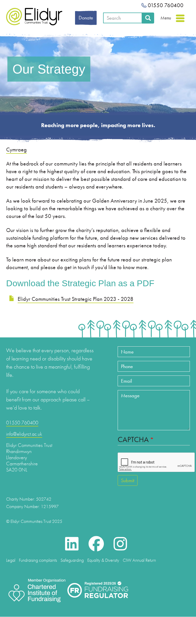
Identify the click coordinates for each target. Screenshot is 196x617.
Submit (127, 480)
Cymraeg (16, 149)
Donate (86, 17)
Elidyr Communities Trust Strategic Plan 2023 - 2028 (75, 299)
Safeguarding (72, 560)
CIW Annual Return (139, 560)
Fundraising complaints (38, 560)
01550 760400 (164, 5)
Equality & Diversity (103, 560)
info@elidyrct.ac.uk (24, 434)
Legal (10, 560)
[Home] (34, 16)
